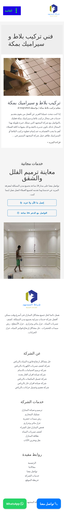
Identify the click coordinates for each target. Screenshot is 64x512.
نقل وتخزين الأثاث (32, 440)
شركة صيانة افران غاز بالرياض (32, 383)
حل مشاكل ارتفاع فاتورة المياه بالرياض (32, 361)
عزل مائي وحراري (32, 423)
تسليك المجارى (32, 414)
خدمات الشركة (32, 475)
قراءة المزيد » (53, 142)
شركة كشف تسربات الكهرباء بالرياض (32, 365)
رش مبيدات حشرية (32, 418)
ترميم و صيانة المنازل (32, 409)
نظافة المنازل (32, 435)
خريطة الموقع (32, 480)
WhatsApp (13, 504)
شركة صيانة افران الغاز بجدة (32, 374)
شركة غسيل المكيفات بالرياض (32, 378)
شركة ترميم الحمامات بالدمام (32, 370)
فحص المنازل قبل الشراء (32, 427)
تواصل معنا (32, 471)
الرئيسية (32, 462)
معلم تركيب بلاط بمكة (50, 107)
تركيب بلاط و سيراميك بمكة (33, 102)
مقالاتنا (32, 467)
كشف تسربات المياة (32, 431)
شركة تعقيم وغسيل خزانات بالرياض (32, 387)
